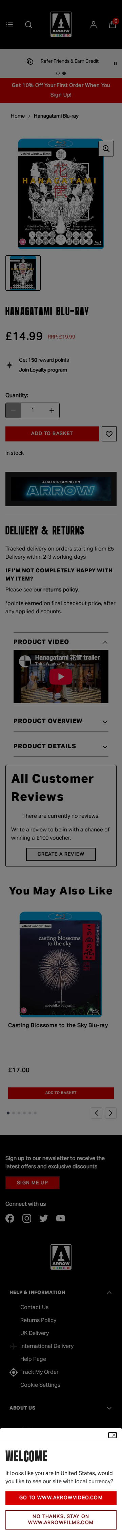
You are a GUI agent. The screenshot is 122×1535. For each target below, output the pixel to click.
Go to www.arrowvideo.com (61, 1497)
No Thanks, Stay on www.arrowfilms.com (61, 1519)
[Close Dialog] (112, 1435)
